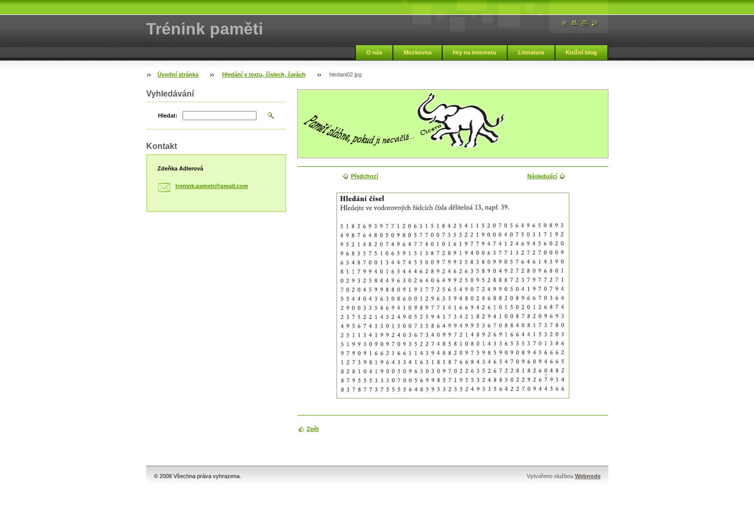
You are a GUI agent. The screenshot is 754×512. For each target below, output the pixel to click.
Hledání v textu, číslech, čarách (264, 74)
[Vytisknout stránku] (585, 23)
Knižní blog (581, 52)
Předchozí (364, 176)
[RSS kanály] (595, 23)
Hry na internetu (475, 52)
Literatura (531, 52)
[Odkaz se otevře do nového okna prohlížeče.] (452, 296)
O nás (374, 52)
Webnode (588, 476)
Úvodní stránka (178, 74)
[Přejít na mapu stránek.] (574, 23)
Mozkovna (417, 52)
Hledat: (167, 115)
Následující (542, 176)
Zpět (313, 429)
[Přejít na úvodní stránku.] (564, 23)
